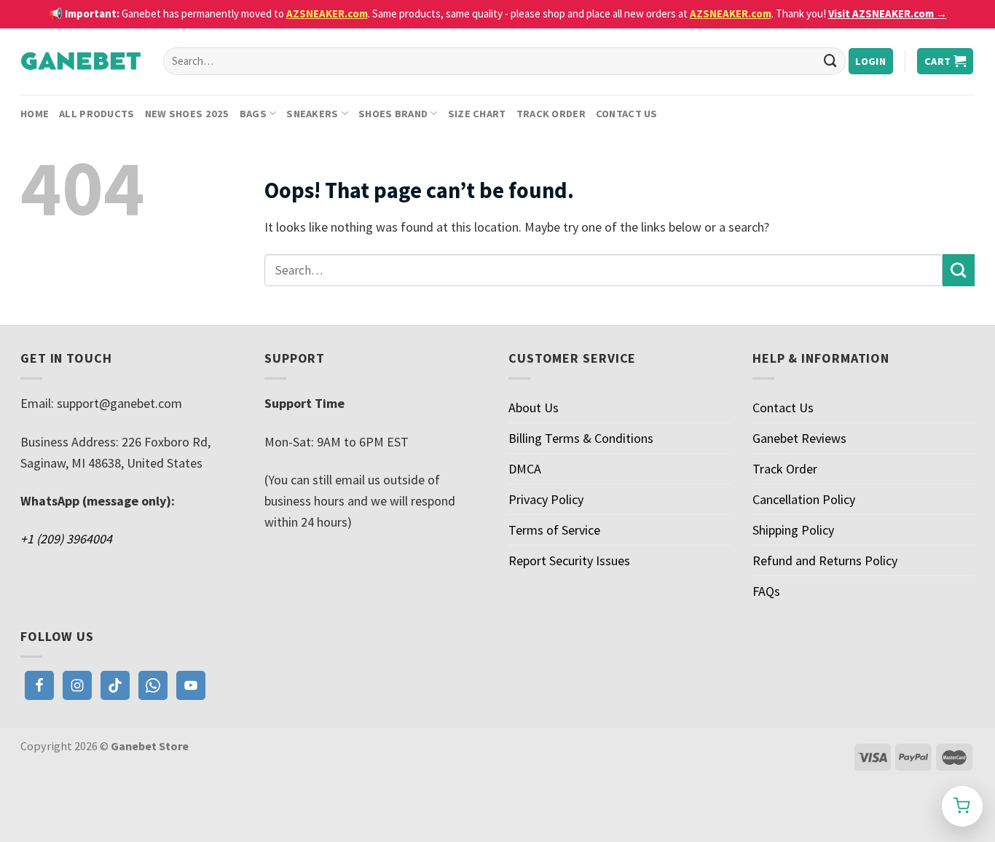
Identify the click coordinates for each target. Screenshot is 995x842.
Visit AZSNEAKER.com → (887, 13)
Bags (253, 113)
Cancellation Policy (803, 499)
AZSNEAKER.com (327, 13)
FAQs (766, 591)
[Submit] (830, 61)
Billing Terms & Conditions (580, 438)
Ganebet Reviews (799, 438)
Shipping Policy (793, 530)
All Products (96, 113)
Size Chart (477, 113)
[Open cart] (962, 806)
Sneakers (312, 113)
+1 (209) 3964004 (66, 538)
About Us (533, 407)
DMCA (524, 468)
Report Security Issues (569, 560)
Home (34, 113)
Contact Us (627, 113)
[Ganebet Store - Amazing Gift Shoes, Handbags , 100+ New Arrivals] (80, 61)
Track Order (551, 113)
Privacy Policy (545, 499)
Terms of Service (554, 530)
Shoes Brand (393, 113)
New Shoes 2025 (187, 113)
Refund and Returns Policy (824, 560)
